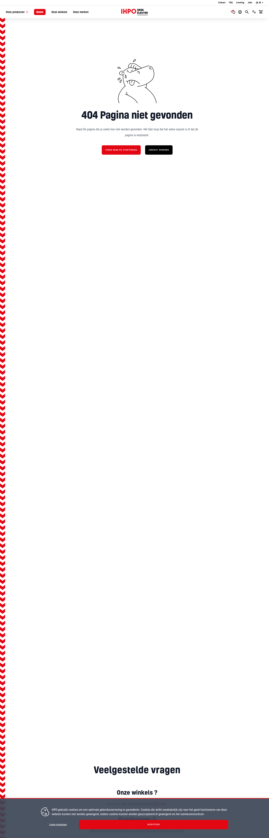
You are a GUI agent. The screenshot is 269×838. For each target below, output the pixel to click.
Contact (221, 2)
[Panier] (261, 12)
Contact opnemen (159, 150)
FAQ (231, 2)
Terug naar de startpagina (121, 150)
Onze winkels (59, 12)
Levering (240, 2)
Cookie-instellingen (58, 824)
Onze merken (81, 12)
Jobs (250, 2)
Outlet (39, 12)
